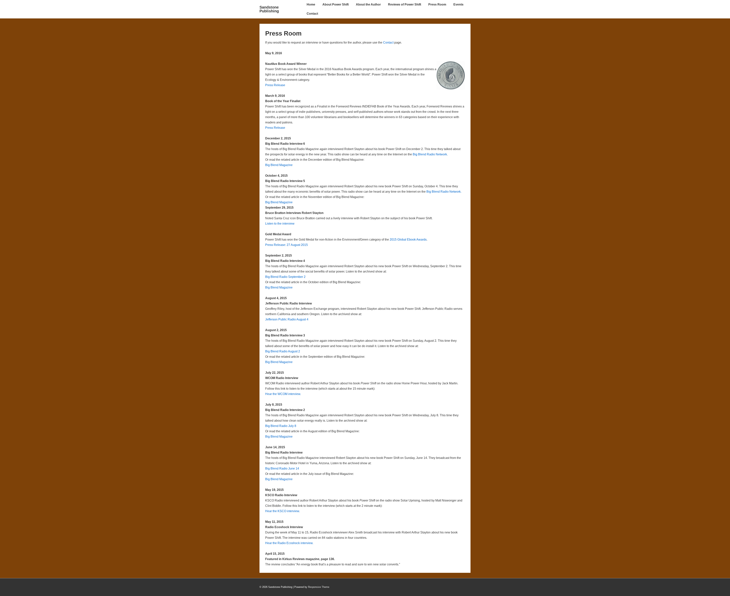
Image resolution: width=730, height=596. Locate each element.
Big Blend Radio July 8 (280, 426)
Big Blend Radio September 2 (285, 276)
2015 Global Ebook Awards (408, 239)
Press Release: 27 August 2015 (286, 244)
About (335, 4)
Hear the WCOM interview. (283, 394)
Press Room (437, 4)
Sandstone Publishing (269, 9)
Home (311, 4)
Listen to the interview (279, 223)
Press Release (275, 85)
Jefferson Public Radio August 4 (286, 319)
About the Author (368, 4)
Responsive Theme (318, 587)
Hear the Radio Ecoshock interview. (289, 543)
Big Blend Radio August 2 (282, 351)
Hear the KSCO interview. (282, 511)
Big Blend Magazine (279, 165)
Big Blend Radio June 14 (282, 468)
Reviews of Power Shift (404, 4)
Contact (312, 13)
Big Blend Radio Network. (430, 154)
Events (458, 4)
